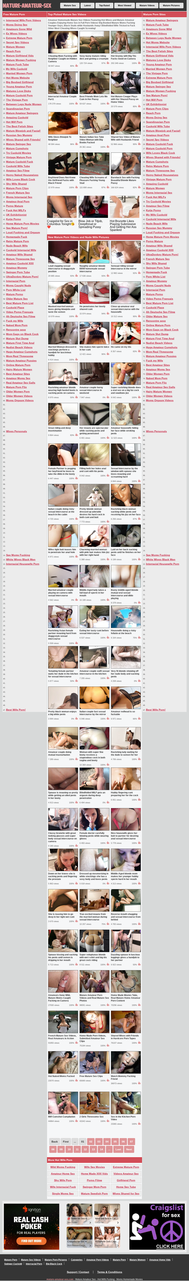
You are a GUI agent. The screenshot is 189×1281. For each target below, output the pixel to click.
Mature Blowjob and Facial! (23, 130)
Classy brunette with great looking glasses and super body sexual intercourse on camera (62, 837)
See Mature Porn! (17, 228)
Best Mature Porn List (19, 303)
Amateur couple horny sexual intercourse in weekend (91, 390)
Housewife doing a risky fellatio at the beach (123, 632)
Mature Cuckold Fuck (19, 161)
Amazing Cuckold (17, 117)
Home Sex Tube (126, 1186)
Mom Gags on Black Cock (22, 334)
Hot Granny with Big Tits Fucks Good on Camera (123, 57)
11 (77, 1149)
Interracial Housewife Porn (22, 563)
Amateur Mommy (16, 267)
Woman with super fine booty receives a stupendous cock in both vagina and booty (92, 756)
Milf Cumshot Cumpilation (61, 1116)
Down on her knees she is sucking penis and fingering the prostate (62, 876)
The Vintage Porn (17, 99)
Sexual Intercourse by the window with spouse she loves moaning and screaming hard (124, 472)
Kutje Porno (13, 219)
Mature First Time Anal (20, 342)
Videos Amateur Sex (126, 1173)
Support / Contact (78, 1272)
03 (98, 1141)
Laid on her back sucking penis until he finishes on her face (126, 552)
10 (69, 1149)
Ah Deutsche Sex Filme (20, 316)
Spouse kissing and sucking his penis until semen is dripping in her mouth (63, 957)
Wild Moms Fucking (62, 1167)
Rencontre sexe (16, 329)
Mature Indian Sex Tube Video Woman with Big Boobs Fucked (92, 140)
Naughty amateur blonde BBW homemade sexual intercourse (92, 269)
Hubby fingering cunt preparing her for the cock (124, 794)
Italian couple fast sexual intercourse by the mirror (93, 713)
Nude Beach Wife (17, 245)
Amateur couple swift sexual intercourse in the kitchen (94, 672)
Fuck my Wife (14, 320)
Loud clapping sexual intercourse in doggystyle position (61, 269)
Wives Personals (16, 431)
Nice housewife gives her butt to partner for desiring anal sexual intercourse (124, 836)
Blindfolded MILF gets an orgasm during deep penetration (92, 795)
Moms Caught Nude (18, 285)
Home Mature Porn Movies (22, 223)
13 (93, 1149)
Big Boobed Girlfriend (20, 82)
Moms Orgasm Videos (20, 400)
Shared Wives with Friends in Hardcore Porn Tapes (125, 1037)
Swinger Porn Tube (18, 272)
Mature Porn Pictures (56, 1260)
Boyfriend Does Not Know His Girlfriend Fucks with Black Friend (61, 180)
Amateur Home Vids (160, 1260)
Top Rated (104, 5)
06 (123, 1141)
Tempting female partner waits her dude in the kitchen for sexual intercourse (63, 674)
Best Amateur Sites (18, 373)
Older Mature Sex (17, 298)
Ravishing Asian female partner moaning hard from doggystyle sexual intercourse (62, 634)
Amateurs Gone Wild (19, 29)
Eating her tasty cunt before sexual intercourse (94, 632)
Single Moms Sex (63, 1193)
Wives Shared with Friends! (23, 139)
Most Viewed (124, 5)
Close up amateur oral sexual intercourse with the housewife (125, 309)
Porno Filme (94, 1180)
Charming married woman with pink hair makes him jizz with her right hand (94, 552)
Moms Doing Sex (16, 24)
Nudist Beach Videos (19, 347)
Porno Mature (14, 205)
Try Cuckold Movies (18, 152)
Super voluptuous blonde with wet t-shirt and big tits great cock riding (93, 957)
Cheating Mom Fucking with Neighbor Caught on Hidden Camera (62, 59)
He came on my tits (121, 347)
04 (107, 1141)
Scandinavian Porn (18, 108)
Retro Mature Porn (17, 241)
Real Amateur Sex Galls (20, 382)
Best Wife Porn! (16, 709)
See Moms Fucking (18, 555)
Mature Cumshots (17, 148)
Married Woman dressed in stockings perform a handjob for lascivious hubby (62, 351)
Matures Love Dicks (18, 91)
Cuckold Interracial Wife (21, 250)
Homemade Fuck (16, 236)
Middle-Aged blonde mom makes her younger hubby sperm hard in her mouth (124, 876)
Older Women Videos (19, 395)
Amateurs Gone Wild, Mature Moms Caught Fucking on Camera (59, 998)
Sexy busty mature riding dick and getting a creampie (94, 57)
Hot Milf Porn (14, 121)
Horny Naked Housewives (22, 174)
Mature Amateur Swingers (22, 113)
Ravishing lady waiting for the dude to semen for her (124, 753)
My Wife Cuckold (16, 68)
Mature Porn (10, 1260)
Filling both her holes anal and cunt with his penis (93, 470)
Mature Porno (14, 294)
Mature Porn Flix (16, 387)
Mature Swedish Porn (94, 1193)
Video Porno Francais (19, 311)
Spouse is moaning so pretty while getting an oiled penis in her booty (63, 795)
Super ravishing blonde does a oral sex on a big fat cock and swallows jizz (126, 390)
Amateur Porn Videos (97, 1260)
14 (101, 1149)
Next (129, 1149)
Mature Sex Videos (31, 1260)
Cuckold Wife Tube (18, 166)
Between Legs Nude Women (24, 104)
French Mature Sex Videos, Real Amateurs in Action (62, 1037)
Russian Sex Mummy (19, 135)
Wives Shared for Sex (126, 1193)
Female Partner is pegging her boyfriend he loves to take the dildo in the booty (62, 471)
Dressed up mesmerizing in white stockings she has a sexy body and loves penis (94, 876)
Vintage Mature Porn (19, 157)
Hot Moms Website (18, 77)
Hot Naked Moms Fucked (61, 1076)
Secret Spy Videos (17, 42)
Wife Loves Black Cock (20, 179)
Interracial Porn (15, 281)
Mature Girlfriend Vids (20, 55)
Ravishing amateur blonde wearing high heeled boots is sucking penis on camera (63, 390)
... (109, 1149)
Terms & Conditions (109, 1272)
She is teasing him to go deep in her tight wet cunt (61, 915)
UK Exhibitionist (16, 214)
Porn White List (15, 289)
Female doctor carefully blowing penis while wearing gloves (94, 836)
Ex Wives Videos (16, 33)
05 (115, 1141)
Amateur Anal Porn (18, 201)
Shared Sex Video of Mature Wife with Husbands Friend (125, 138)
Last (118, 1149)
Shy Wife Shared (16, 183)
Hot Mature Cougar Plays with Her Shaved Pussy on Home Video (124, 99)
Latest (87, 5)
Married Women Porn (19, 73)
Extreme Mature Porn (19, 37)
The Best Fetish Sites (19, 126)
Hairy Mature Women (19, 369)
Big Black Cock (54, 1264)
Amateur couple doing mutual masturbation (59, 753)
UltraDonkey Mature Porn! (22, 276)
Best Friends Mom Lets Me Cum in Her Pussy (94, 98)
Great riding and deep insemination (59, 429)
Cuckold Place (15, 307)
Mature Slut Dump (17, 338)
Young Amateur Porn (19, 86)
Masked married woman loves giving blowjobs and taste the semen (61, 309)
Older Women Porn (18, 391)
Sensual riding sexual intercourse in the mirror (124, 267)
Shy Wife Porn (63, 1180)
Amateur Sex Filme (18, 170)
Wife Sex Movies (94, 1167)
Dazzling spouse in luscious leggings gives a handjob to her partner (125, 957)
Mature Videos (147, 5)
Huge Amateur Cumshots (21, 351)
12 (85, 1149)
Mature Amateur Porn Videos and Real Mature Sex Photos (94, 998)
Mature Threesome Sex (20, 258)
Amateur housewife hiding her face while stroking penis (124, 431)
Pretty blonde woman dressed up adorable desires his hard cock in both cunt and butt (92, 513)
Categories (77, 1260)
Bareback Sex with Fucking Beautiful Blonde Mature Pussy (125, 180)
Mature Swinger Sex (18, 144)
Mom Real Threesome (19, 356)
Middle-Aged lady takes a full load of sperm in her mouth (93, 593)
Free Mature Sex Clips (91, 1076)
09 (61, 1149)
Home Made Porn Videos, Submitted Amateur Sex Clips (93, 1038)
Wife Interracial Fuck (63, 1186)
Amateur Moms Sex (18, 378)
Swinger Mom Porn (94, 1186)
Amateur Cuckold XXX (20, 263)
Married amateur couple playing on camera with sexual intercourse (60, 593)
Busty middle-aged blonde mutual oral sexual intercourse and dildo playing (124, 594)
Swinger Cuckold (13, 1264)
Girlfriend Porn (126, 1180)
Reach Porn (13, 51)
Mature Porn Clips (17, 188)
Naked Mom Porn (17, 325)
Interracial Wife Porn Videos (23, 20)
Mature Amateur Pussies (21, 360)
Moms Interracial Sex (19, 197)
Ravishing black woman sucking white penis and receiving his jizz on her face (126, 512)
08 (52, 1149)
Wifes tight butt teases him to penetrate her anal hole (62, 551)
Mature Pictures (171, 5)
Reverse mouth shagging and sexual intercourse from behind (126, 917)
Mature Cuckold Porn (19, 95)
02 (90, 1141)
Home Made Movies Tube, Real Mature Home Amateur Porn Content (125, 998)
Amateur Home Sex (63, 1173)
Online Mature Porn (18, 365)
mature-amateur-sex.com (60, 1279)
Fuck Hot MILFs (16, 210)
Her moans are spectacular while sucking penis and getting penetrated (94, 431)
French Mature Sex (18, 192)
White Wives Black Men (20, 559)
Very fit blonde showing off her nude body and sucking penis (125, 674)
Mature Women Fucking (21, 60)
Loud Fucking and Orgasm (23, 232)
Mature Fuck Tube (17, 64)
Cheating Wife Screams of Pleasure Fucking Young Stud (93, 180)
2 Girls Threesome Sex (92, 1116)
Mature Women (15, 46)
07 (131, 1141)
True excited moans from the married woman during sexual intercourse (93, 917)
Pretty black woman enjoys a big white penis (62, 713)
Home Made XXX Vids (94, 1173)
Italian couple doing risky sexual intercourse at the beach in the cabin (61, 512)
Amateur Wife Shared (19, 254)
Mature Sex (70, 5)
